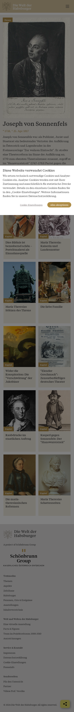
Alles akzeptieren (59, 204)
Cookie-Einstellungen (31, 204)
